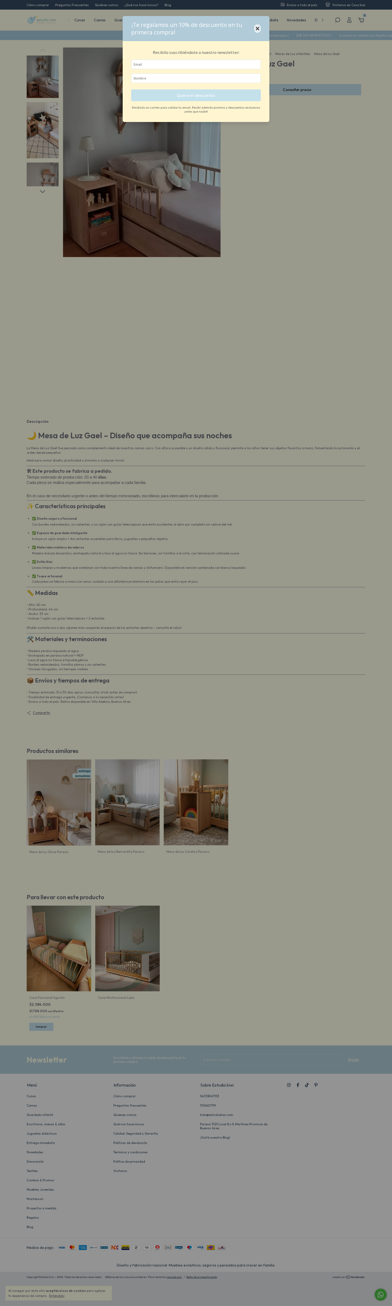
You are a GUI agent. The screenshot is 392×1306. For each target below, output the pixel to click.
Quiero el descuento (196, 95)
